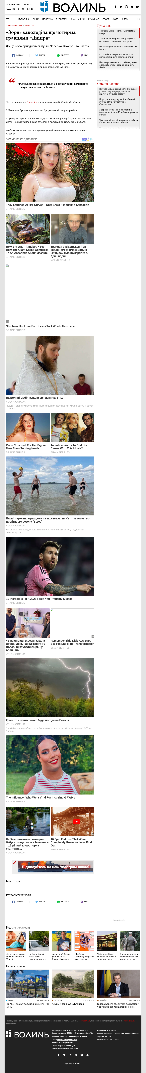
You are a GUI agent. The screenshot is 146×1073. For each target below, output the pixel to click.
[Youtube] (137, 7)
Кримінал (93, 19)
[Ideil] (73, 1064)
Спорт (106, 19)
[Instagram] (126, 7)
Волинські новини (14, 26)
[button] (28, 5)
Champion (32, 102)
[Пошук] (138, 19)
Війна (36, 19)
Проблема (61, 19)
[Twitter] (121, 7)
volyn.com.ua (85, 1021)
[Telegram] (132, 7)
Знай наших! (78, 19)
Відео (125, 19)
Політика (47, 19)
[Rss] (88, 1055)
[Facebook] (116, 7)
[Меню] (7, 19)
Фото (115, 19)
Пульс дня (24, 19)
